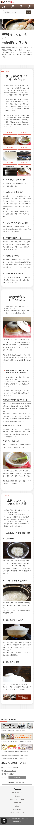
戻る (4, 822)
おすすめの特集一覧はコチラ (17, 782)
